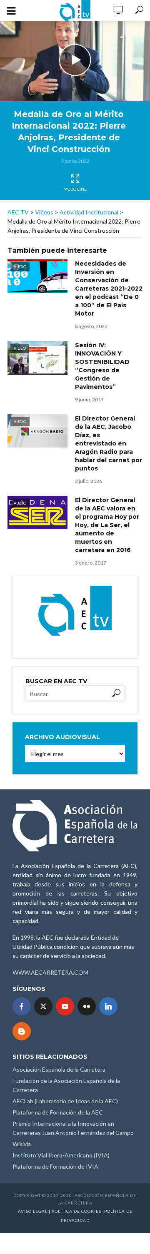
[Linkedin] (108, 1006)
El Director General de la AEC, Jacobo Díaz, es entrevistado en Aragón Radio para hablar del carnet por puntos (108, 443)
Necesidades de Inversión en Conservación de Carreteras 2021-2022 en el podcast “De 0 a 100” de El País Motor (108, 288)
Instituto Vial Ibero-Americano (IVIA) (61, 1155)
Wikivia (21, 1143)
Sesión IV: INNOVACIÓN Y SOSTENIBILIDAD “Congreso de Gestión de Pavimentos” (102, 366)
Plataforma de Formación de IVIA (55, 1166)
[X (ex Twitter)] (43, 1006)
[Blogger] (21, 1031)
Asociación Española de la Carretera (58, 1069)
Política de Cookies (76, 1211)
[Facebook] (21, 1006)
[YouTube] (65, 1006)
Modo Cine (75, 189)
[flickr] (87, 1006)
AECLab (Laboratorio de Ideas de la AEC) (65, 1101)
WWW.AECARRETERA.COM (50, 972)
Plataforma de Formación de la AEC (57, 1112)
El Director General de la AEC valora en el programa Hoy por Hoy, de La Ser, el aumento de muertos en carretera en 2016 (107, 525)
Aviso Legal (33, 1211)
